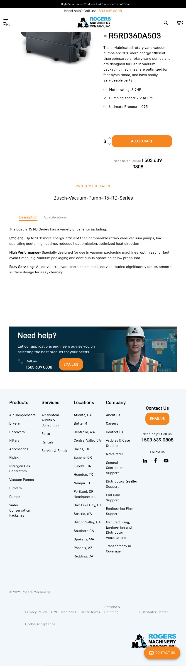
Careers (112, 423)
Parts (46, 434)
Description (28, 217)
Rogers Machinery (36, 592)
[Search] (167, 23)
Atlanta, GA (83, 415)
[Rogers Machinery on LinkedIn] (145, 460)
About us (113, 415)
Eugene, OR (83, 458)
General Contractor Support (114, 468)
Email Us (157, 419)
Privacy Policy (36, 612)
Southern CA (84, 531)
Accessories (18, 449)
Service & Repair (55, 451)
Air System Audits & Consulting (50, 420)
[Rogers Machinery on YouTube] (166, 460)
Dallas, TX (81, 449)
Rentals (48, 442)
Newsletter (114, 454)
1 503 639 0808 (109, 11)
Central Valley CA (87, 440)
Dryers (14, 423)
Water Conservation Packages (19, 510)
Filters (14, 440)
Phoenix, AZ (83, 548)
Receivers (17, 432)
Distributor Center (153, 612)
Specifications (55, 217)
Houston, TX (83, 475)
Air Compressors (22, 415)
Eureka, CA (82, 466)
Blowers (15, 488)
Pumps (14, 497)
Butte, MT (81, 423)
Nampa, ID (82, 483)
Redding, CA (83, 556)
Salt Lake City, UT (87, 505)
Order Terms (90, 612)
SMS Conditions (63, 612)
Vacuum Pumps (21, 480)
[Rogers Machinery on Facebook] (156, 460)
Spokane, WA (84, 539)
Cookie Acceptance (40, 624)
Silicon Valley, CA (87, 522)
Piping (14, 458)
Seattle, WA (83, 514)
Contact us (114, 432)
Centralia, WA (84, 432)
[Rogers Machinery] (94, 22)
